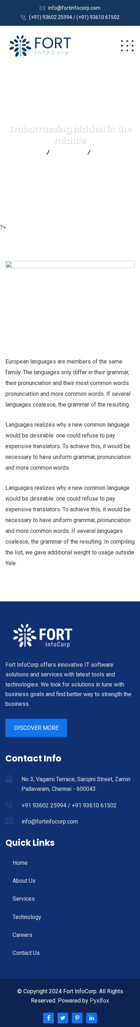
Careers (22, 935)
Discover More (36, 727)
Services (24, 898)
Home (20, 862)
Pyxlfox (99, 1000)
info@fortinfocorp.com (74, 8)
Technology (27, 917)
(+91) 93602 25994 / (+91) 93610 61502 (74, 17)
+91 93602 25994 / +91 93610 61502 (69, 805)
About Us (24, 880)
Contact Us (26, 952)
